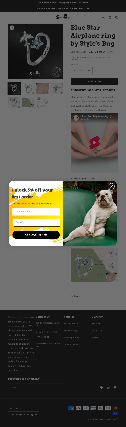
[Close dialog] (111, 186)
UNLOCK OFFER (36, 235)
